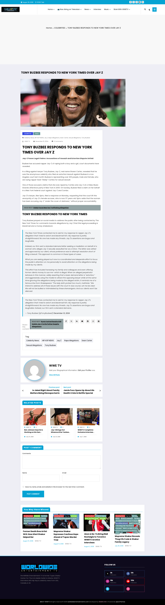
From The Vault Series (91, 518)
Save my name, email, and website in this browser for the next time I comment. (54, 487)
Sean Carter (64, 138)
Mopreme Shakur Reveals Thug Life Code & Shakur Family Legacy (127, 539)
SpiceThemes (120, 602)
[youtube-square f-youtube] (143, 2)
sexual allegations (75, 138)
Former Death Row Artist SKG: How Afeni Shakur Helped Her (35, 534)
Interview (97, 9)
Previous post (54, 387)
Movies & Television (127, 518)
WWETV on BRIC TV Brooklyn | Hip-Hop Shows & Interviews (127, 526)
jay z (46, 138)
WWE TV (27, 141)
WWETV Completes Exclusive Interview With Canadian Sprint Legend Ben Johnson (87, 431)
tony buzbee (85, 138)
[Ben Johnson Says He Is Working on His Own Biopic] (34, 416)
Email (64, 473)
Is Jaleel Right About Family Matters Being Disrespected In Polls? (45, 392)
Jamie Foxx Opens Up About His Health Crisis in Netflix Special (78, 391)
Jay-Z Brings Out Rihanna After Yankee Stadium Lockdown (60, 431)
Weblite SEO (103, 602)
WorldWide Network (34, 523)
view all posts (54, 375)
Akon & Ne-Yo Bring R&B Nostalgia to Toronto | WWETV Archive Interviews (96, 538)
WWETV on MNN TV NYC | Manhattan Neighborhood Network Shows (126, 530)
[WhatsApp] (93, 321)
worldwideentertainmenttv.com (78, 602)
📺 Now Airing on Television (68, 9)
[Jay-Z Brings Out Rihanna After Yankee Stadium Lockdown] (61, 416)
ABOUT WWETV (45, 602)
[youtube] (140, 2)
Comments (26, 453)
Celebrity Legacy (100, 516)
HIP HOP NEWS (39, 138)
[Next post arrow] (100, 390)
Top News (44, 516)
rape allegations (54, 138)
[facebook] (66, 321)
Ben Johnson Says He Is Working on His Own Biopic (33, 431)
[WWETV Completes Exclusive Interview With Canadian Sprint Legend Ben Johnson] (88, 416)
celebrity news (29, 138)
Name (24, 473)
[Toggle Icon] (154, 9)
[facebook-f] (130, 2)
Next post (67, 387)
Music (106, 9)
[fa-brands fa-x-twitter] (133, 2)
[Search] (145, 9)
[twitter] (71, 321)
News (87, 9)
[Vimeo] (114, 589)
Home (50, 9)
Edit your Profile (84, 370)
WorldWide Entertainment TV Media (35, 518)
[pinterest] (88, 321)
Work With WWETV (121, 9)
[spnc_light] (149, 9)
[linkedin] (77, 321)
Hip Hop (67, 516)
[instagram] (136, 2)
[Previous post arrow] (23, 390)
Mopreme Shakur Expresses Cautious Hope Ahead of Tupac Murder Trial (66, 535)
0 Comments (58, 141)
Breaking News (28, 516)
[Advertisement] (82, 45)
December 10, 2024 (62, 313)
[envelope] (82, 321)
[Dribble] (135, 589)
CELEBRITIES (27, 134)
